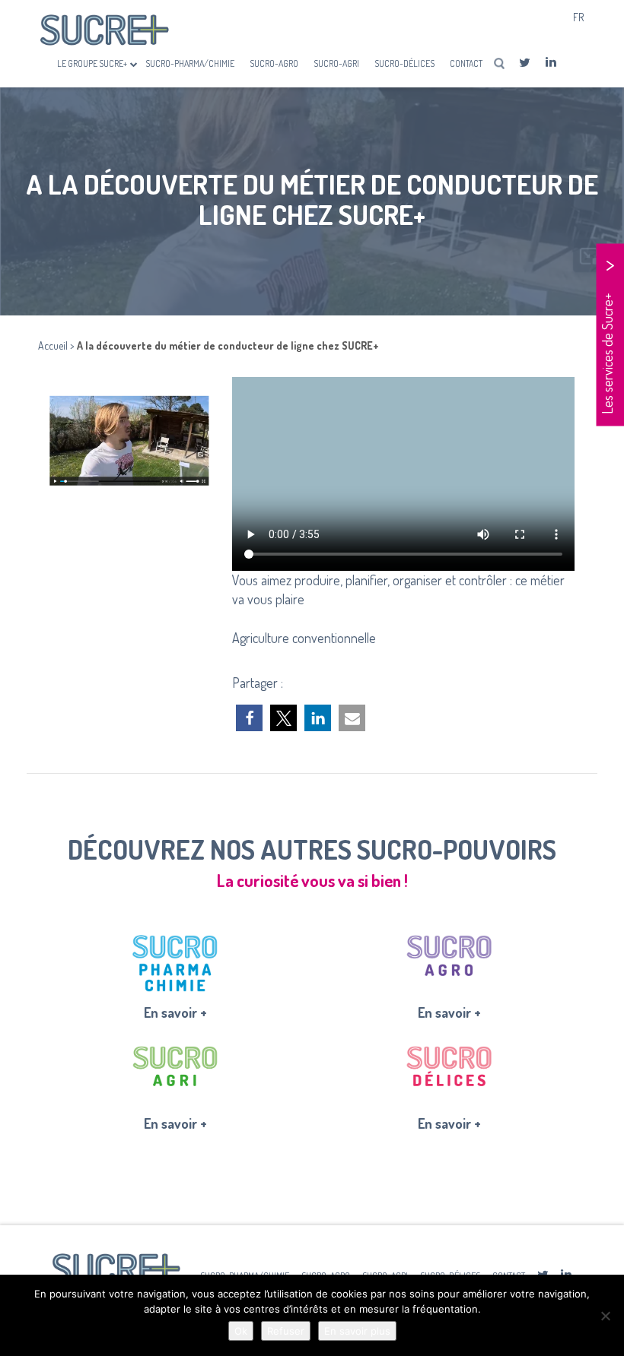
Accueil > (57, 345)
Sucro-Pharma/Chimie (189, 63)
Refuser (285, 1331)
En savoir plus (357, 1331)
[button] (249, 718)
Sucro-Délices (404, 63)
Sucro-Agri (336, 63)
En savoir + (175, 1012)
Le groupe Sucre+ (93, 63)
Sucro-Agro (274, 63)
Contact (466, 63)
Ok (240, 1331)
